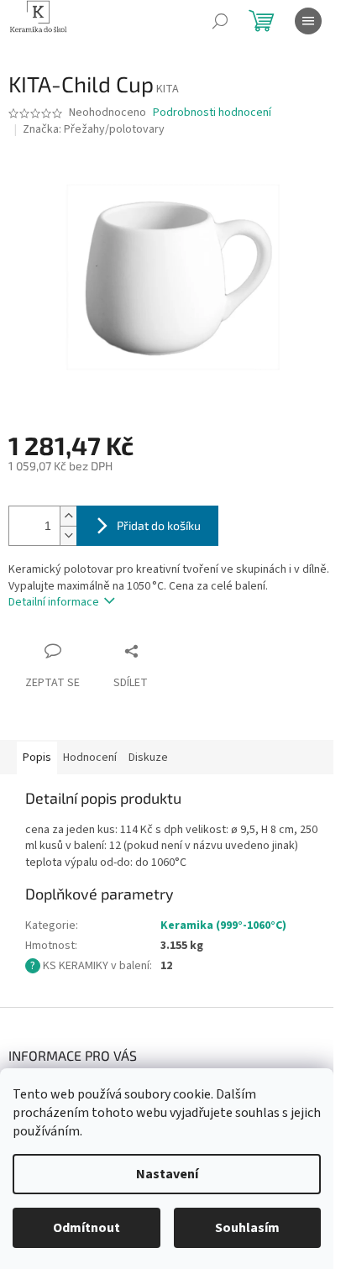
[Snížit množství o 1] (68, 535)
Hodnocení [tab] (90, 757)
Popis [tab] (37, 757)
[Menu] (308, 21)
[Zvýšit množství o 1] (68, 516)
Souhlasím (247, 1228)
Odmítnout (86, 1228)
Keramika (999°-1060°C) (223, 925)
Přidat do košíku (159, 525)
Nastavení (167, 1174)
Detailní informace (53, 602)
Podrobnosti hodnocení (212, 113)
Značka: (94, 129)
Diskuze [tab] (148, 757)
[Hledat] (220, 21)
